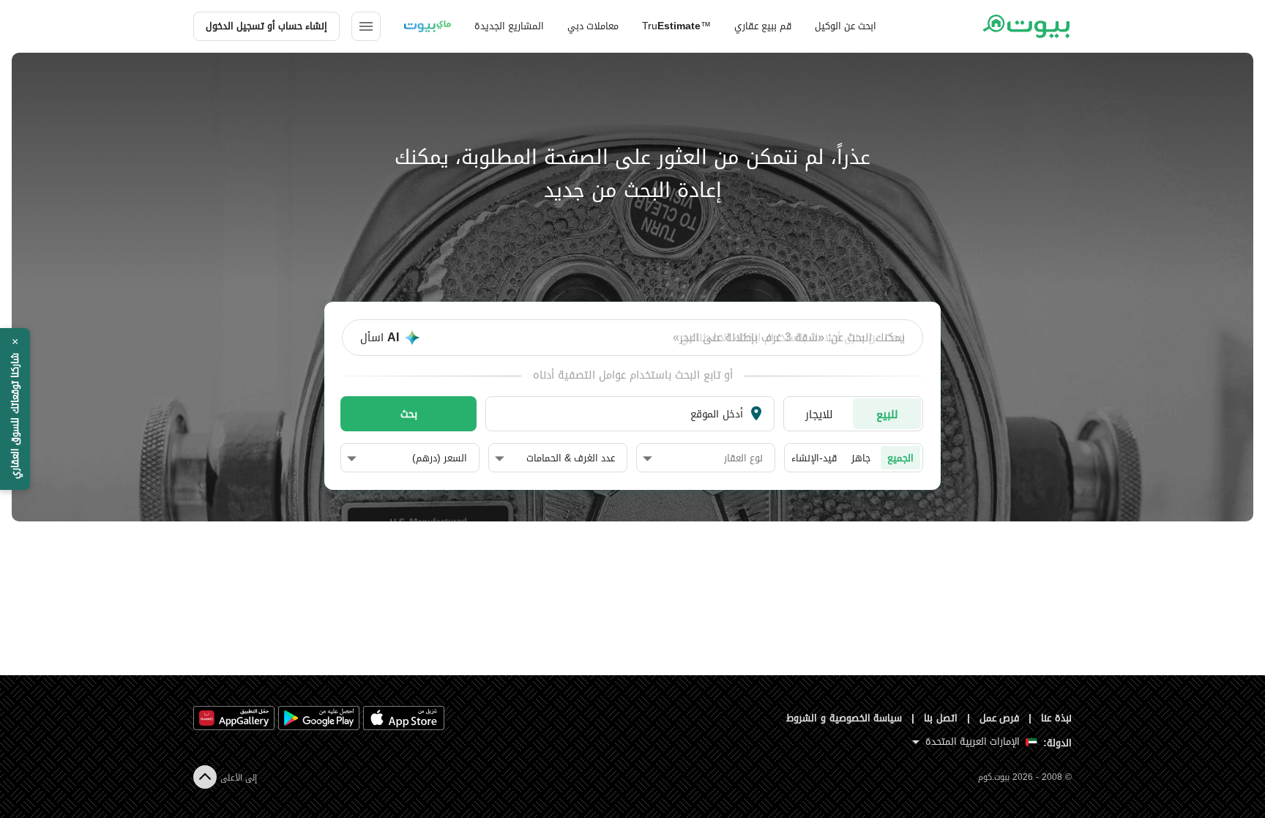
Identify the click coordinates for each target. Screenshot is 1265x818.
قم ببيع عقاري (762, 26)
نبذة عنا (1056, 718)
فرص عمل (999, 718)
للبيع (887, 414)
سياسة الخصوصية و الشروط (844, 718)
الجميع (900, 458)
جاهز (860, 458)
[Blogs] (427, 26)
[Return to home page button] (1026, 26)
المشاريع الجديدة (509, 26)
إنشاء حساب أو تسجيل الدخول (266, 26)
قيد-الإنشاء (814, 458)
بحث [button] (408, 414)
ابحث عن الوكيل (845, 26)
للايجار (819, 414)
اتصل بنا (941, 718)
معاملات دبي (593, 26)
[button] (703, 458)
